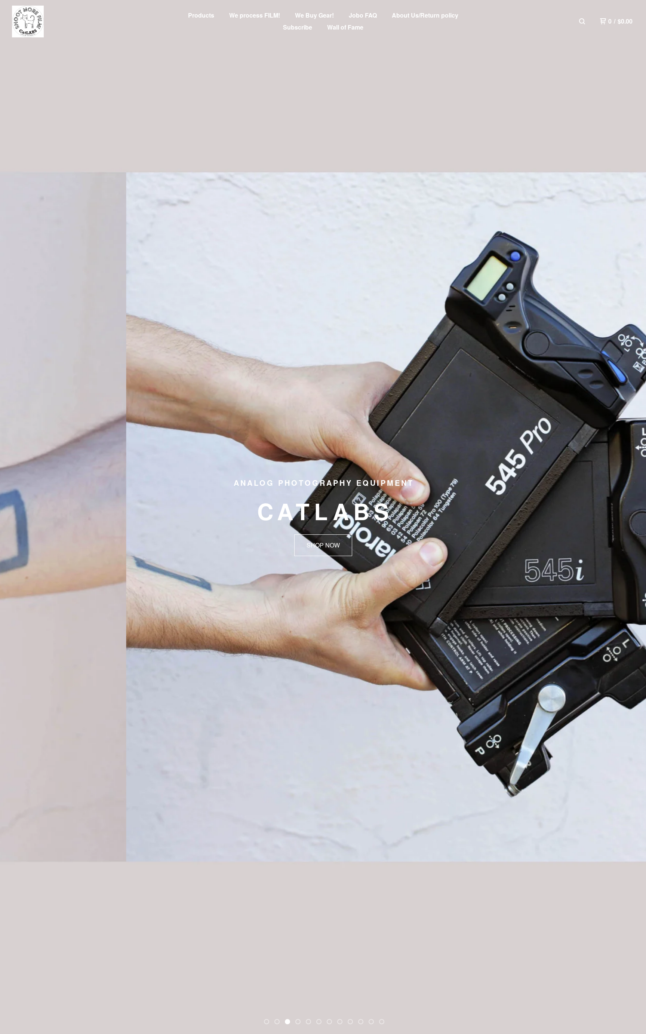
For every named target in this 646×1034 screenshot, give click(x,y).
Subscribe (297, 27)
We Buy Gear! (314, 15)
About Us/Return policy (425, 15)
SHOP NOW (323, 545)
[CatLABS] (28, 21)
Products (201, 15)
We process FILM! (254, 15)
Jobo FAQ (363, 15)
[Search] (582, 21)
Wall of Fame (345, 27)
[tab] (266, 1021)
